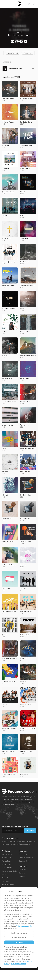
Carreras (22, 873)
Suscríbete (30, 830)
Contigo (4, 448)
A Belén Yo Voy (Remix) (27, 728)
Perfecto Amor (25, 378)
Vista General (13, 53)
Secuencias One (7, 854)
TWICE (19, 32)
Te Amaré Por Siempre (9, 402)
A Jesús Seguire (25, 168)
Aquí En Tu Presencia (9, 728)
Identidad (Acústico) (8, 262)
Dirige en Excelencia (26, 857)
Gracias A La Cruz (26, 751)
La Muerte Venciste (8, 122)
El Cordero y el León (26, 98)
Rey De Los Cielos (26, 122)
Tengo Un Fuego (25, 541)
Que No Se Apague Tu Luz (10, 611)
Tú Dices (4, 332)
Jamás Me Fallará (7, 425)
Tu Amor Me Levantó (27, 145)
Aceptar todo (18, 942)
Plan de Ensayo (7, 861)
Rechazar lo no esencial (19, 937)
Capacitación (23, 861)
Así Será (23, 565)
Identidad (5, 215)
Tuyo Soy (23, 588)
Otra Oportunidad (8, 98)
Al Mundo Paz (6, 238)
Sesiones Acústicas (26, 635)
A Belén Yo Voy (25, 658)
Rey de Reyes (6, 471)
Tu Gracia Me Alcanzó (27, 285)
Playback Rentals (8, 885)
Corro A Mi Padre (7, 518)
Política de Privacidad (18, 964)
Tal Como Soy (24, 425)
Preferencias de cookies (24, 926)
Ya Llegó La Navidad (8, 681)
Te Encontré (24, 238)
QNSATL (4, 635)
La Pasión (5, 355)
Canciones (27, 53)
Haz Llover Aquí (7, 378)
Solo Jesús (5, 495)
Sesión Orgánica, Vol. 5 (9, 658)
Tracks (4, 874)
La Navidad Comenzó (9, 775)
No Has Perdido (25, 495)
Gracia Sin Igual (25, 332)
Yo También (5, 168)
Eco (21, 215)
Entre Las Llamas (25, 402)
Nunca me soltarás (26, 611)
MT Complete (7, 868)
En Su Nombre (25, 518)
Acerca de (22, 869)
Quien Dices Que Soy (8, 192)
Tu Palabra (5, 145)
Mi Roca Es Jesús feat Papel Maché (28, 448)
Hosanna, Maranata (8, 751)
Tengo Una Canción (8, 541)
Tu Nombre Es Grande (9, 565)
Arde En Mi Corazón (8, 285)
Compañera (24, 775)
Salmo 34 (23, 681)
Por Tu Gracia (24, 262)
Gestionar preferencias (19, 933)
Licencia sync (6, 864)
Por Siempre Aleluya (8, 308)
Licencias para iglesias (9, 871)
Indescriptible (6, 588)
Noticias (22, 876)
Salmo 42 (23, 308)
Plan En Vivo (6, 857)
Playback (5, 878)
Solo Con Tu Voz (25, 705)
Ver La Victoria (25, 471)
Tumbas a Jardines (15, 69)
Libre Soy (23, 192)
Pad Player (5, 881)
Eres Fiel (4, 705)
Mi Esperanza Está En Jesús (28, 355)
